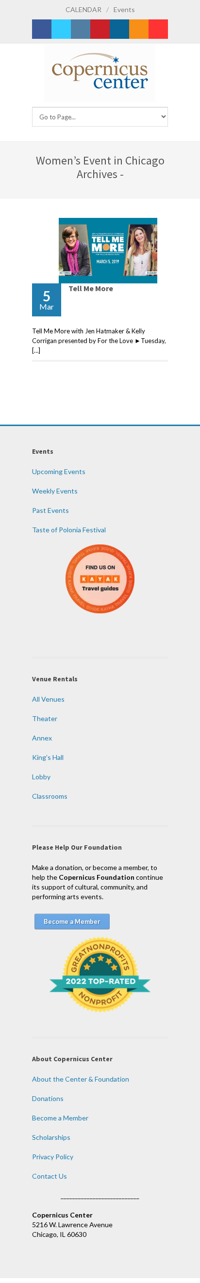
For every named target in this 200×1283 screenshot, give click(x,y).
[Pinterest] (100, 29)
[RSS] (139, 29)
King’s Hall (48, 757)
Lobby (41, 777)
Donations (48, 1098)
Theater (44, 718)
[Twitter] (61, 29)
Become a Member (60, 1118)
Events (124, 9)
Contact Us (49, 1176)
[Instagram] (80, 29)
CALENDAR (83, 9)
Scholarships (51, 1137)
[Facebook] (41, 29)
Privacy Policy (52, 1156)
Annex (42, 738)
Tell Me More (90, 288)
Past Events (50, 510)
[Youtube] (158, 29)
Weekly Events (55, 491)
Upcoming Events (58, 471)
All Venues (48, 699)
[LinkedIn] (119, 29)
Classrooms (49, 796)
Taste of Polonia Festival (69, 530)
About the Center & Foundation (80, 1079)
